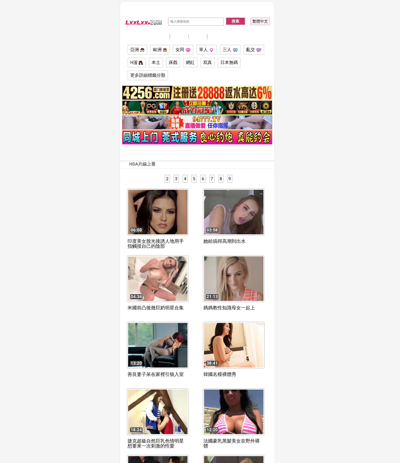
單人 (204, 49)
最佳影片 (216, 36)
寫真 (207, 62)
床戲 (173, 62)
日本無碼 (229, 62)
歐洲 (158, 49)
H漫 (134, 62)
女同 (180, 49)
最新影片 (198, 36)
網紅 (190, 62)
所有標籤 (179, 36)
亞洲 (135, 49)
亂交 (251, 49)
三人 (227, 49)
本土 (156, 62)
